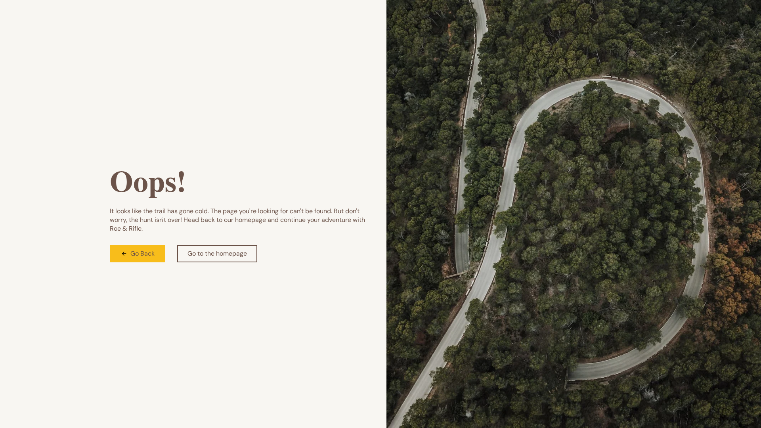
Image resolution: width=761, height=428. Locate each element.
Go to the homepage (217, 253)
